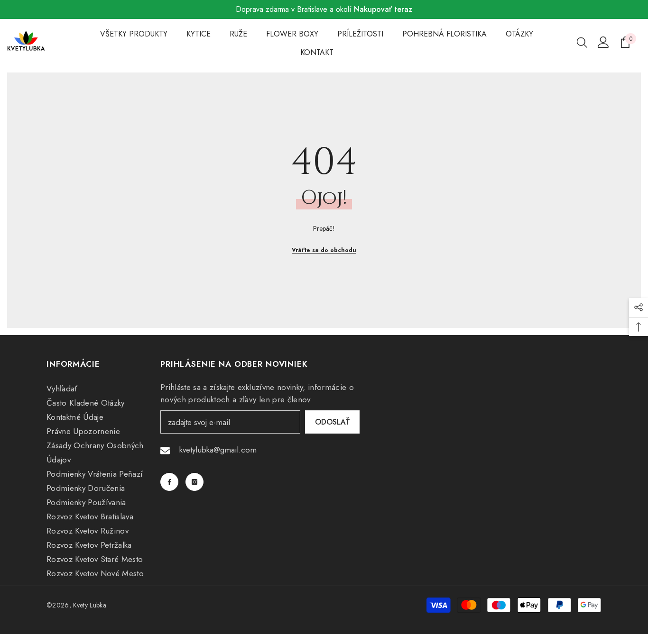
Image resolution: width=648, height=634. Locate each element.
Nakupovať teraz (383, 9)
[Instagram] (194, 482)
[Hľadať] (582, 42)
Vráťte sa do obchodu (324, 250)
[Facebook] (169, 482)
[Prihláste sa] (603, 42)
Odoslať (332, 422)
